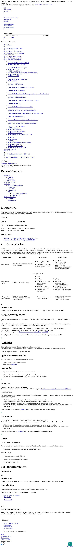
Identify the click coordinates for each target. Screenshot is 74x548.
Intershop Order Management (12, 59)
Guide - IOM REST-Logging (16, 126)
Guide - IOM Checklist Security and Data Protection (23, 120)
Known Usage (16, 195)
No (3, 545)
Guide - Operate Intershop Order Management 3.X (18, 238)
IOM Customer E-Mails (14, 129)
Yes (4, 543)
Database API (12, 190)
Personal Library (9, 37)
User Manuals (8, 25)
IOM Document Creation (15, 133)
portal (6, 11)
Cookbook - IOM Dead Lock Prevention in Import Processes (25, 113)
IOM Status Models (13, 76)
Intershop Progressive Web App (13, 58)
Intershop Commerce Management (14, 53)
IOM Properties (12, 81)
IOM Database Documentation (16, 131)
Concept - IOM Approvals (15, 84)
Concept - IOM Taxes (14, 103)
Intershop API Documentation (12, 56)
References (11, 179)
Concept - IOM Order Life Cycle (17, 68)
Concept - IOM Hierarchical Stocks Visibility (21, 87)
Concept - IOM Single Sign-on (17, 97)
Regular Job (11, 187)
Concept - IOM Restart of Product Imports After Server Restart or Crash (28, 94)
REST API (11, 188)
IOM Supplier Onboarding (15, 146)
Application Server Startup (15, 185)
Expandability (12, 200)
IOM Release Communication (16, 64)
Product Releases (9, 27)
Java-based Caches (9, 180)
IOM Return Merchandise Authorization (19, 142)
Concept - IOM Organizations (16, 90)
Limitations (11, 198)
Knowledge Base (9, 24)
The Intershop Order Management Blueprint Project (22, 72)
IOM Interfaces (12, 139)
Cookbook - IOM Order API (16, 116)
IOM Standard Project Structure (17, 147)
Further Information (10, 197)
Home (2, 534)
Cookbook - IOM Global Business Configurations (22, 110)
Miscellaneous (8, 151)
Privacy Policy (38, 5)
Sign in (6, 21)
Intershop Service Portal (11, 18)
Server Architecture (9, 182)
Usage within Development (19, 193)
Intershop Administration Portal (13, 48)
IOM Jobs (11, 141)
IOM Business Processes (15, 74)
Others (10, 192)
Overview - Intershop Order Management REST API (19, 240)
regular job (14, 364)
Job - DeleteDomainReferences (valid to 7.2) (17, 154)
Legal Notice (49, 5)
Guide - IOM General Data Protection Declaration (22, 123)
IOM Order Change (13, 69)
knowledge (7, 9)
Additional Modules (10, 149)
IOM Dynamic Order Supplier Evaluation (20, 134)
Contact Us (7, 19)
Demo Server (8, 45)
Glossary (10, 177)
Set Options (70, 546)
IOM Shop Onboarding (14, 144)
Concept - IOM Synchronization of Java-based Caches (23, 100)
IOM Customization (13, 128)
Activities (7, 184)
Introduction (7, 175)
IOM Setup (11, 137)
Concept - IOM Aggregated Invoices (18, 79)
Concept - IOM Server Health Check (18, 63)
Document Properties (8, 167)
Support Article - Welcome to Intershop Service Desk (19, 157)
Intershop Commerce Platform (12, 51)
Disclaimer (5, 520)
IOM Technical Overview (15, 71)
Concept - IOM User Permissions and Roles (20, 107)
